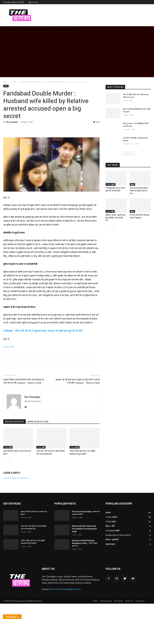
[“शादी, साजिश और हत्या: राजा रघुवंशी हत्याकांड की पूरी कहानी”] (85, 438)
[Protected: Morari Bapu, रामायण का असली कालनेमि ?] (61, 515)
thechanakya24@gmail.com (67, 589)
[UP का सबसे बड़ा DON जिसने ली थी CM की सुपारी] (113, 113)
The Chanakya (12, 122)
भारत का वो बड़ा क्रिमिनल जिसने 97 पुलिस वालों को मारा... (139, 191)
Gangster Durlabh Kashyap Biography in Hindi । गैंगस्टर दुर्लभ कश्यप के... (84, 543)
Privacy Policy (106, 601)
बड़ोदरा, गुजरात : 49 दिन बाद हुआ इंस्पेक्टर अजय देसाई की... (116, 218)
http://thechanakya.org (32, 401)
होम (6, 29)
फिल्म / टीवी (28, 29)
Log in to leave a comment (16, 478)
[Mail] (26, 407)
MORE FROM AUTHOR (38, 421)
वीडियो (56, 29)
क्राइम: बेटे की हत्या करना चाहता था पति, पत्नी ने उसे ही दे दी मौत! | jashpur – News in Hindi (78, 381)
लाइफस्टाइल (42, 29)
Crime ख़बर (8, 447)
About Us (129, 601)
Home (5, 81)
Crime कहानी (75, 447)
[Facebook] (109, 579)
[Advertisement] (77, 56)
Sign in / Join (33, 2)
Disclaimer (118, 601)
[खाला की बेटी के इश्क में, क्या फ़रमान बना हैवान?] (18, 438)
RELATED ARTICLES (14, 421)
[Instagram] (117, 579)
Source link (8, 346)
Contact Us (140, 601)
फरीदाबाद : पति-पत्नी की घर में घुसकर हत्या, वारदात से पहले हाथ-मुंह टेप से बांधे (42, 331)
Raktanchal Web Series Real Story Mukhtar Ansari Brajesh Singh (84, 529)
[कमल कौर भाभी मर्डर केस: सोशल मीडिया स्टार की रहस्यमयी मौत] (51, 438)
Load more (127, 153)
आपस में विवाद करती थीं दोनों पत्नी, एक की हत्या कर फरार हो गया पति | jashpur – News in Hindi (23, 381)
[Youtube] (133, 579)
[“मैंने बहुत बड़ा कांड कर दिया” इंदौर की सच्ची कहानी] (116, 178)
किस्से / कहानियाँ (69, 29)
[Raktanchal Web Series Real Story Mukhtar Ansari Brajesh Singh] (61, 530)
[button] (147, 30)
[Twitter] (125, 579)
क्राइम (14, 29)
